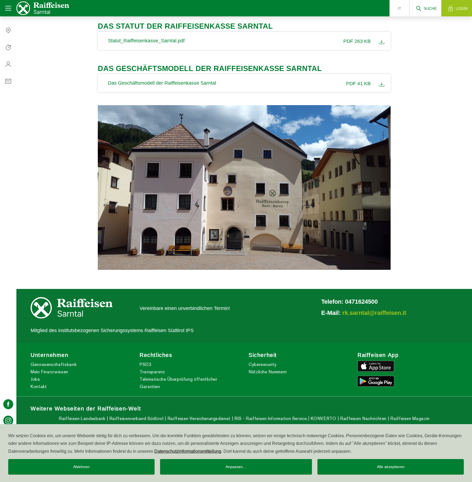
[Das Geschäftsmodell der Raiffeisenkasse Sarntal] (380, 83)
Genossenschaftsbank (53, 364)
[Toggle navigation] (8, 8)
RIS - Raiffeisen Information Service (270, 418)
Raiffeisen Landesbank (82, 418)
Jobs (35, 379)
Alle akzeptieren (391, 467)
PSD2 (146, 364)
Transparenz (152, 371)
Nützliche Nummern (268, 371)
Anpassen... (236, 467)
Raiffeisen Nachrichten (363, 418)
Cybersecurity (262, 364)
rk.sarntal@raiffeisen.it (374, 312)
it (399, 8)
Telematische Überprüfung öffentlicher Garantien (178, 383)
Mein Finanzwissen (49, 371)
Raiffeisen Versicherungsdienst (198, 418)
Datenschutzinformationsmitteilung (187, 451)
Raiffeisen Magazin (409, 418)
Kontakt (39, 386)
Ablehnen (81, 467)
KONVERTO (322, 418)
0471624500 (361, 301)
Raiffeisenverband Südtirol (135, 418)
